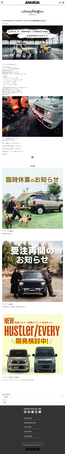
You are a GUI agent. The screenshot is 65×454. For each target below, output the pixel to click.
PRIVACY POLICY (25, 442)
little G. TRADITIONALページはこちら (11, 148)
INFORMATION (30, 423)
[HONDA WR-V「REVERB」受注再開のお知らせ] (32, 271)
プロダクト (11, 377)
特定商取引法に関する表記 (37, 442)
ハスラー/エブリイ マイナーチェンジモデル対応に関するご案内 (18, 380)
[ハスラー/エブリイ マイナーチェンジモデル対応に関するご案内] (32, 344)
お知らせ (11, 231)
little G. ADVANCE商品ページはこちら (11, 146)
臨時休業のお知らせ (7, 233)
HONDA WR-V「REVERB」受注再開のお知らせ (13, 306)
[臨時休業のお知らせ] (32, 198)
